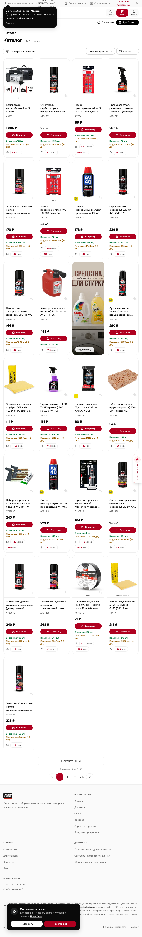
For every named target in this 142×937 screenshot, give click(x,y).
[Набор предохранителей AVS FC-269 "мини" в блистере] (54, 181)
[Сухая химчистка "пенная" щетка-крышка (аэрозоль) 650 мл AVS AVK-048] (122, 283)
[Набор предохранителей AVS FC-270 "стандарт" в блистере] (88, 80)
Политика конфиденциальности (92, 849)
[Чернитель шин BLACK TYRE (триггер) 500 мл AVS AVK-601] (54, 379)
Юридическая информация (90, 862)
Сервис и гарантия (85, 826)
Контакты (8, 862)
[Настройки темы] (137, 3)
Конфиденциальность (114, 927)
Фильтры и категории (22, 51)
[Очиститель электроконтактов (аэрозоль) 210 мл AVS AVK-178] (19, 283)
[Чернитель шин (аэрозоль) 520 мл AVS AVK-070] (122, 181)
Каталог (10, 33)
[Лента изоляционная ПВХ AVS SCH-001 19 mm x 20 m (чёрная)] (88, 576)
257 (82, 776)
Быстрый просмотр (21, 93)
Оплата (78, 813)
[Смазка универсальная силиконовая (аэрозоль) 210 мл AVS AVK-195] (122, 475)
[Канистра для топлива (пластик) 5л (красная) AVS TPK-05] (54, 283)
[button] (9, 116)
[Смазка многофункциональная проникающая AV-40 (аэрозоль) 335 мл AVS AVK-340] (54, 475)
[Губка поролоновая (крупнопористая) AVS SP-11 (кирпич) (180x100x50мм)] (122, 379)
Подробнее (36, 916)
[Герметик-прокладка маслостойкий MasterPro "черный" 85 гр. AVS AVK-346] (88, 475)
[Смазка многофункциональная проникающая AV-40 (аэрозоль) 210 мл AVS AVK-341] (88, 181)
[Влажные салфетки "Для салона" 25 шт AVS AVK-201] (88, 379)
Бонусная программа (86, 832)
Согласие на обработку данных (92, 855)
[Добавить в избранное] (30, 63)
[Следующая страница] (89, 777)
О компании (100, 3)
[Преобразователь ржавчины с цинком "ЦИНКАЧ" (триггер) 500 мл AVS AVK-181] (122, 80)
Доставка (79, 807)
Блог (6, 868)
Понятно (10, 23)
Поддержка (108, 22)
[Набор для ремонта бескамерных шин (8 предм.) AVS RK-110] (19, 475)
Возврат (79, 819)
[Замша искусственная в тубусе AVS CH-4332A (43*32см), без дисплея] (19, 379)
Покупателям (76, 3)
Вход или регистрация (124, 3)
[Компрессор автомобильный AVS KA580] (19, 80)
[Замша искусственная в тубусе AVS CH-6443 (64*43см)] (122, 576)
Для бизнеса (130, 22)
